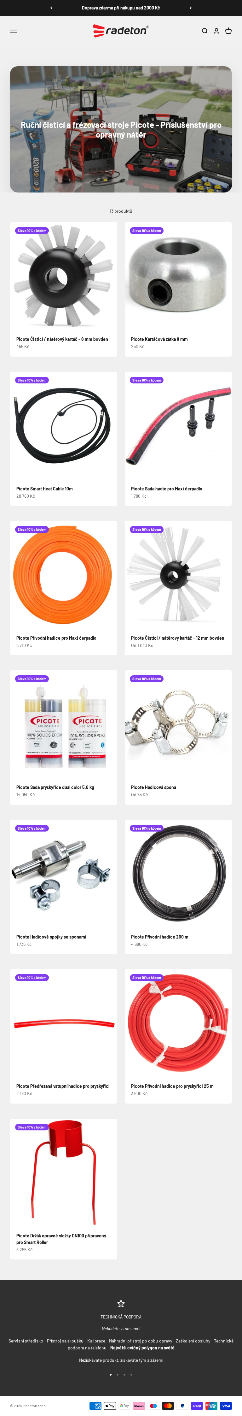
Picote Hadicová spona (153, 787)
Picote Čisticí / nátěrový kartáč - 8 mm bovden (62, 339)
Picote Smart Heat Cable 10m (44, 488)
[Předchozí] (51, 7)
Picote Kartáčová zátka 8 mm (159, 339)
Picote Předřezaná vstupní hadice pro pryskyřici (63, 1086)
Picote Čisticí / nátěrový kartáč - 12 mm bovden (177, 638)
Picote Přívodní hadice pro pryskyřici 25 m (172, 1086)
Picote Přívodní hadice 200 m (159, 936)
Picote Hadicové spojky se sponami (51, 936)
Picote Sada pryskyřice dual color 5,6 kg (55, 787)
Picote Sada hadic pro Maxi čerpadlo (166, 488)
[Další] (191, 7)
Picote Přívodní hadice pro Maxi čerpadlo (56, 638)
